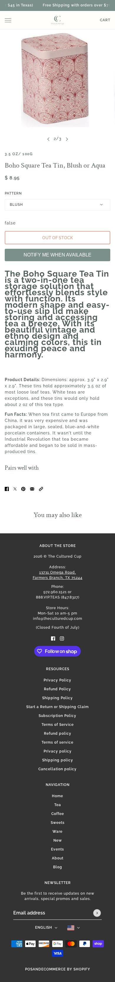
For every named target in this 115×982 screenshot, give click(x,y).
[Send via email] (32, 488)
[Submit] (97, 913)
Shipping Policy (57, 698)
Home (57, 796)
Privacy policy (58, 751)
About (57, 858)
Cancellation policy (57, 769)
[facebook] (53, 638)
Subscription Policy (57, 716)
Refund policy (57, 733)
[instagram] (62, 638)
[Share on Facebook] (6, 488)
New (57, 840)
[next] (67, 138)
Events (57, 849)
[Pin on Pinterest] (23, 488)
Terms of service (57, 742)
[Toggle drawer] (8, 20)
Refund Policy (57, 689)
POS (29, 969)
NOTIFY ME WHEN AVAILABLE (57, 254)
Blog (57, 867)
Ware (57, 831)
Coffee (57, 814)
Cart (105, 20)
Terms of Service (58, 725)
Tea (57, 805)
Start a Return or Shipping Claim (57, 707)
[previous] (48, 138)
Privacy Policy (57, 680)
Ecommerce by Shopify (65, 969)
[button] (41, 488)
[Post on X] (15, 488)
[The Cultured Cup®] (57, 20)
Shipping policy (57, 760)
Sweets (58, 823)
